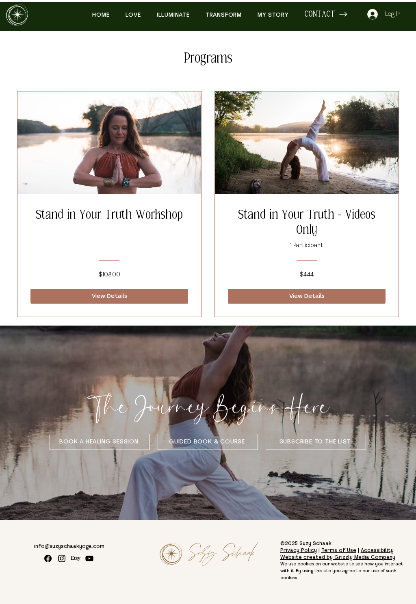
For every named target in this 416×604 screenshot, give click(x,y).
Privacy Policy (298, 551)
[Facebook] (48, 558)
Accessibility (377, 551)
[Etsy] (75, 558)
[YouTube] (89, 558)
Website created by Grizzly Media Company (337, 558)
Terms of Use (338, 551)
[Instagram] (62, 558)
